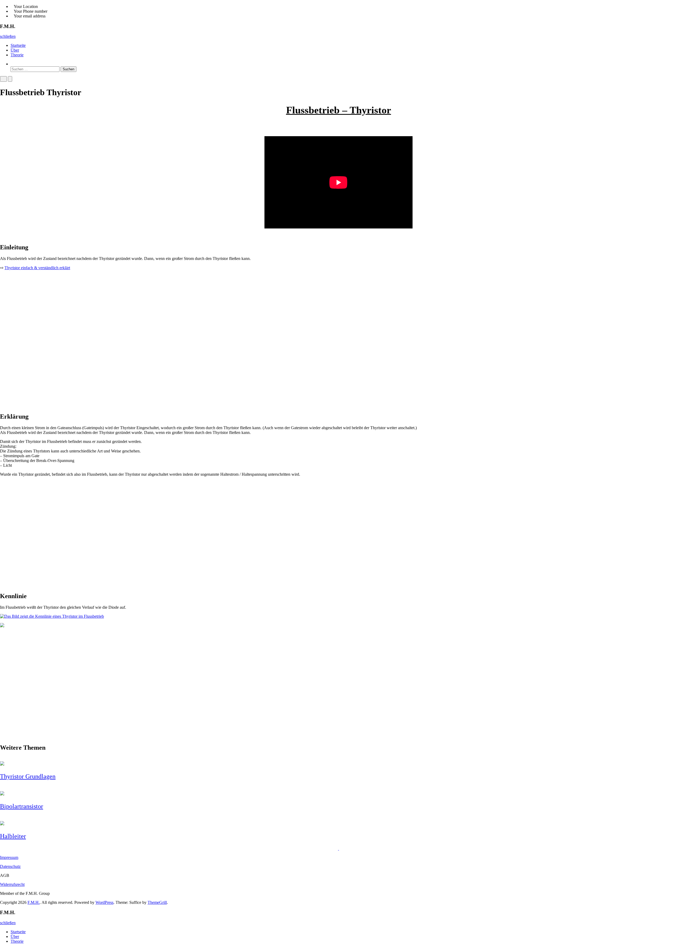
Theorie (17, 55)
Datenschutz (10, 866)
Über (15, 50)
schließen (8, 36)
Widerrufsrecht (12, 884)
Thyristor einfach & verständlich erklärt (37, 267)
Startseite (18, 45)
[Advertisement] (158, 357)
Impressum (9, 857)
